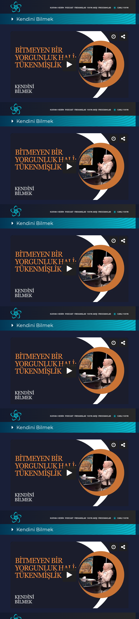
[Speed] (124, 5)
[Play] (69, 309)
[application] (69, 309)
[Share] (134, 5)
